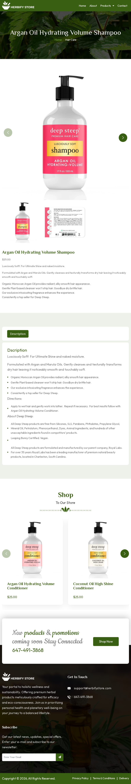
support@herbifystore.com (92, 688)
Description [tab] (18, 334)
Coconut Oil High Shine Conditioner (93, 586)
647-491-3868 (27, 650)
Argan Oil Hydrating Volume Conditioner (31, 586)
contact (122, 5)
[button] (123, 137)
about (93, 5)
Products (105, 5)
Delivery (124, 778)
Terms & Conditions (104, 778)
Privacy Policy (80, 778)
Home (82, 5)
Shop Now (106, 641)
